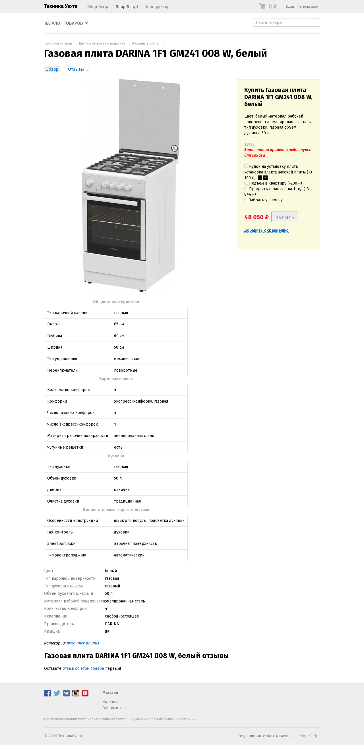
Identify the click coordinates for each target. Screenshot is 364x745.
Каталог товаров (64, 23)
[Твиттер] (56, 695)
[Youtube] (85, 695)
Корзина (110, 701)
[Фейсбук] (47, 695)
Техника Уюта (60, 6)
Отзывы (76, 69)
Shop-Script (98, 6)
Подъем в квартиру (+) (275, 183)
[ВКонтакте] (66, 695)
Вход (290, 6)
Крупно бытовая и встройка (102, 43)
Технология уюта (58, 43)
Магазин (110, 692)
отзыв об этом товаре (83, 668)
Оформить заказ (118, 708)
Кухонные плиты (145, 43)
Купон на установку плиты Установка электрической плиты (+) (278, 172)
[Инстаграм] (75, 695)
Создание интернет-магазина (265, 736)
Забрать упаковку (265, 200)
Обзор (52, 69)
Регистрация (308, 6)
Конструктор (156, 6)
